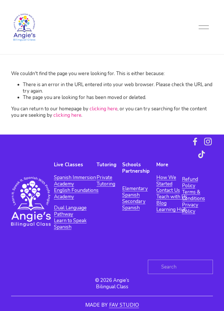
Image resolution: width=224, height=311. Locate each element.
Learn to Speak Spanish (70, 224)
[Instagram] (208, 141)
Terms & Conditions (193, 195)
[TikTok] (201, 154)
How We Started (166, 180)
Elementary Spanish (135, 191)
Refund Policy (190, 182)
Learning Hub (171, 209)
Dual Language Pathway (70, 211)
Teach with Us (171, 197)
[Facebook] (195, 141)
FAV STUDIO (124, 304)
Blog (161, 203)
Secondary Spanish (134, 204)
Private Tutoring (106, 180)
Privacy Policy (190, 208)
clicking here (104, 108)
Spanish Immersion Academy (75, 180)
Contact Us (168, 190)
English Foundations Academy (76, 193)
